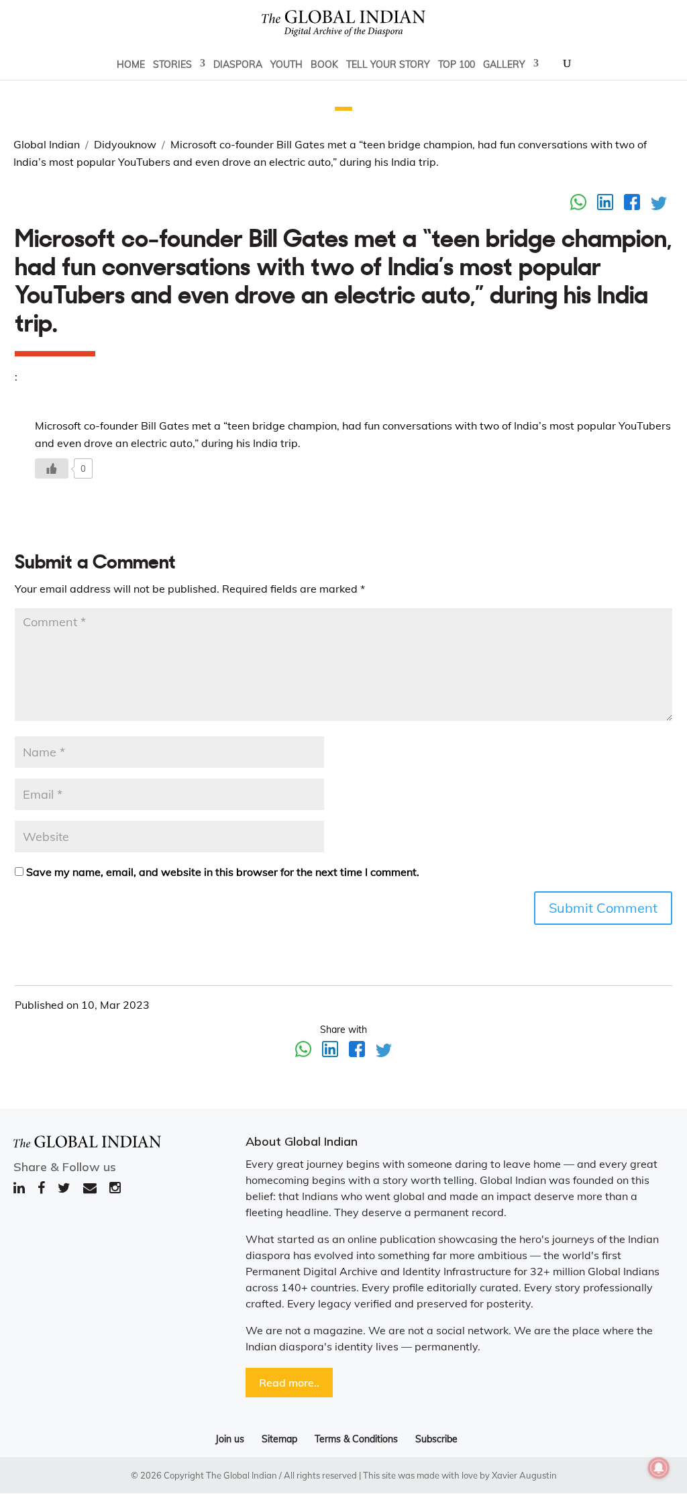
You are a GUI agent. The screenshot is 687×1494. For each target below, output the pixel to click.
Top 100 (456, 64)
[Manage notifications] (659, 1468)
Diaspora (237, 64)
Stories (172, 64)
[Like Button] (51, 468)
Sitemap (279, 1439)
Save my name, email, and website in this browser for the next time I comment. (222, 872)
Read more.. (289, 1382)
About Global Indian (302, 1141)
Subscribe (436, 1439)
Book (324, 64)
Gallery (504, 64)
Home (131, 64)
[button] (343, 109)
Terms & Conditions (356, 1439)
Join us (229, 1439)
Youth (286, 64)
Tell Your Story (388, 64)
